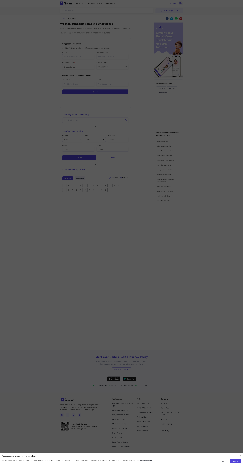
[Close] (173, 211)
